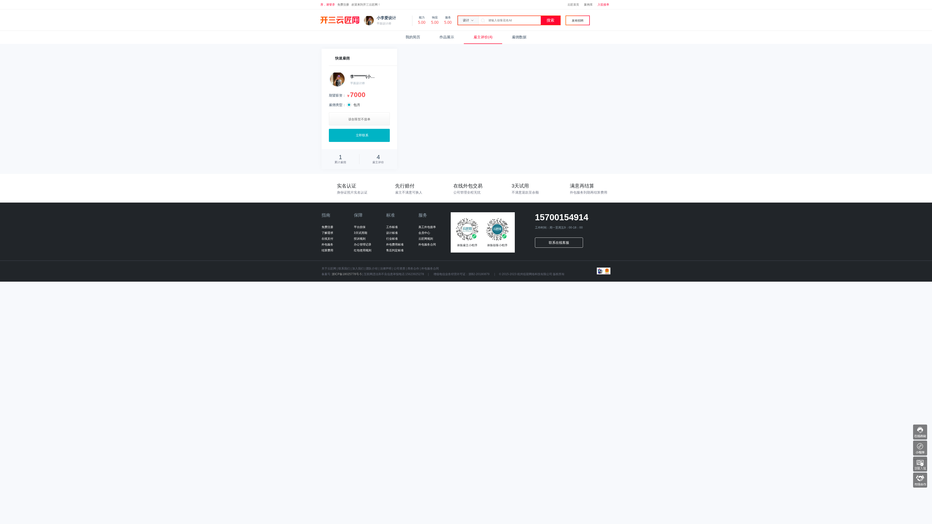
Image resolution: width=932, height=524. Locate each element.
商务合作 (413, 268)
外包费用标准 (395, 244)
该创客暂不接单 (359, 119)
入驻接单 (603, 4)
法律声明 (385, 268)
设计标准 (392, 233)
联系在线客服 (559, 243)
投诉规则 (360, 238)
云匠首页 (573, 4)
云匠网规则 (425, 238)
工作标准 (392, 227)
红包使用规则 (362, 250)
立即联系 (362, 135)
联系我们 (344, 268)
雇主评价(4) (483, 37)
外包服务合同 (427, 244)
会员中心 (424, 233)
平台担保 (360, 227)
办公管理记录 (362, 244)
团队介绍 (372, 268)
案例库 (588, 4)
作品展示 (447, 37)
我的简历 (413, 37)
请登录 (330, 4)
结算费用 (327, 250)
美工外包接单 (427, 227)
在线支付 (327, 238)
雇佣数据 (519, 37)
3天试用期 (360, 233)
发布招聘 (577, 20)
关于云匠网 (329, 268)
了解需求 (327, 233)
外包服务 (327, 244)
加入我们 (358, 268)
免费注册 (343, 4)
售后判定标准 (395, 250)
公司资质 (399, 268)
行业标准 (392, 238)
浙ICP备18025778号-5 (346, 274)
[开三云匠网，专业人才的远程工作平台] (339, 20)
